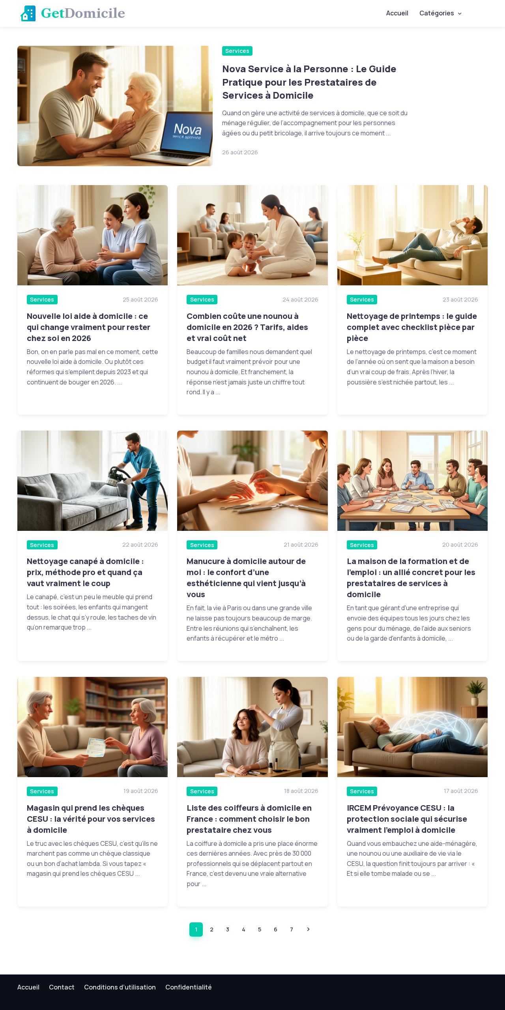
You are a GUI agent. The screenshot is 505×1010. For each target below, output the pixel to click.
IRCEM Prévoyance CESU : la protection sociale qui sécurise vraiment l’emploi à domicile (407, 818)
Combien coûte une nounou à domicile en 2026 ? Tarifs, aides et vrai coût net (247, 327)
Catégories (436, 13)
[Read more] (115, 106)
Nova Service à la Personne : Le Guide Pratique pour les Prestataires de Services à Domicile (309, 81)
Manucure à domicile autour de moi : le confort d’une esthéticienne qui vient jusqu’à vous (246, 578)
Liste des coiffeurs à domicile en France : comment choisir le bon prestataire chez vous (249, 818)
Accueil (397, 13)
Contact (62, 987)
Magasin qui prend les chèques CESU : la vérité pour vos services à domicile (91, 818)
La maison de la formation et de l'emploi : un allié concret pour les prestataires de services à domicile (411, 578)
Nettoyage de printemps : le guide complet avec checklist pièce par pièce (412, 327)
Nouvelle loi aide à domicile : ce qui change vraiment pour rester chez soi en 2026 (88, 327)
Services (237, 50)
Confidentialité (188, 987)
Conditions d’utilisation (120, 987)
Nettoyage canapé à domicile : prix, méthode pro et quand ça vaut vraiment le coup (85, 572)
